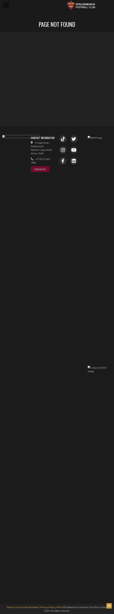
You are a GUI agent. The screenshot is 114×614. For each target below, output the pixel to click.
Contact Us (40, 169)
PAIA (59, 607)
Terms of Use (13, 607)
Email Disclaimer (30, 607)
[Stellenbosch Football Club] (88, 4)
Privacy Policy (47, 607)
